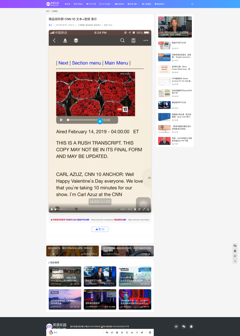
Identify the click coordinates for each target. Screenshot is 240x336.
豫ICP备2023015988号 (90, 326)
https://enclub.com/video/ (138, 220)
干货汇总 (55, 270)
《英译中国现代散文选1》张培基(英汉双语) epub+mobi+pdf (181, 128)
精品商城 (160, 4)
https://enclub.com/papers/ (102, 220)
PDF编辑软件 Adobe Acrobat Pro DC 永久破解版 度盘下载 (181, 80)
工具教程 (147, 4)
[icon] (176, 326)
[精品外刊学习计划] (164, 45)
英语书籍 (133, 4)
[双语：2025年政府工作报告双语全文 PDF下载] (164, 141)
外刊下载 (92, 4)
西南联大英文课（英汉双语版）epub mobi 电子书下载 (182, 116)
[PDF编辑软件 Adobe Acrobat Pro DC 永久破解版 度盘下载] (164, 81)
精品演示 (97, 25)
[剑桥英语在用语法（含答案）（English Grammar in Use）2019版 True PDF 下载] (164, 57)
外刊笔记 (79, 4)
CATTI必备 (105, 4)
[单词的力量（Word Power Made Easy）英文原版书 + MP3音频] (164, 69)
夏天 (50, 25)
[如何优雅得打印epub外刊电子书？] (164, 93)
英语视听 (120, 4)
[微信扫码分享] (107, 332)
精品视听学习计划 (179, 102)
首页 (68, 4)
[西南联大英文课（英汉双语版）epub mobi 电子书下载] (164, 117)
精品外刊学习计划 (179, 43)
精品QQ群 (90, 270)
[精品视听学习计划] (164, 105)
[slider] (86, 209)
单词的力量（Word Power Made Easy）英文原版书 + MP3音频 (182, 68)
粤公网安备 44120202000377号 (116, 326)
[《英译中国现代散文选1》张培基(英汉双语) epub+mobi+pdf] (164, 129)
